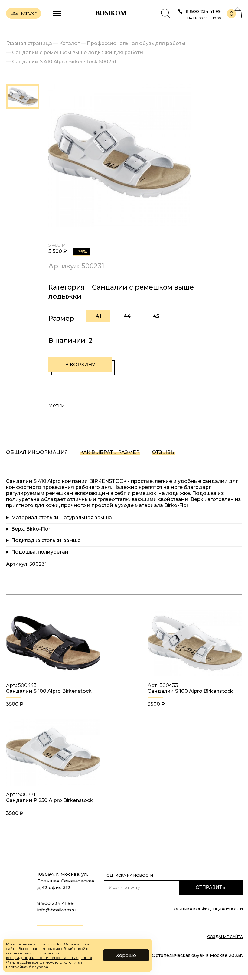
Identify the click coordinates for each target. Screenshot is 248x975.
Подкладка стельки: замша (46, 540)
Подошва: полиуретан (39, 552)
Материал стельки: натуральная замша (61, 517)
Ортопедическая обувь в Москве (189, 955)
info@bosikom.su (57, 910)
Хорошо (126, 955)
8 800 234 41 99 (203, 11)
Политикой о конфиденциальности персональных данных (49, 955)
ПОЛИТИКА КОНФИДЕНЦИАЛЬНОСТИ (207, 909)
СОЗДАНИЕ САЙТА (225, 937)
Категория (66, 287)
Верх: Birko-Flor (30, 529)
